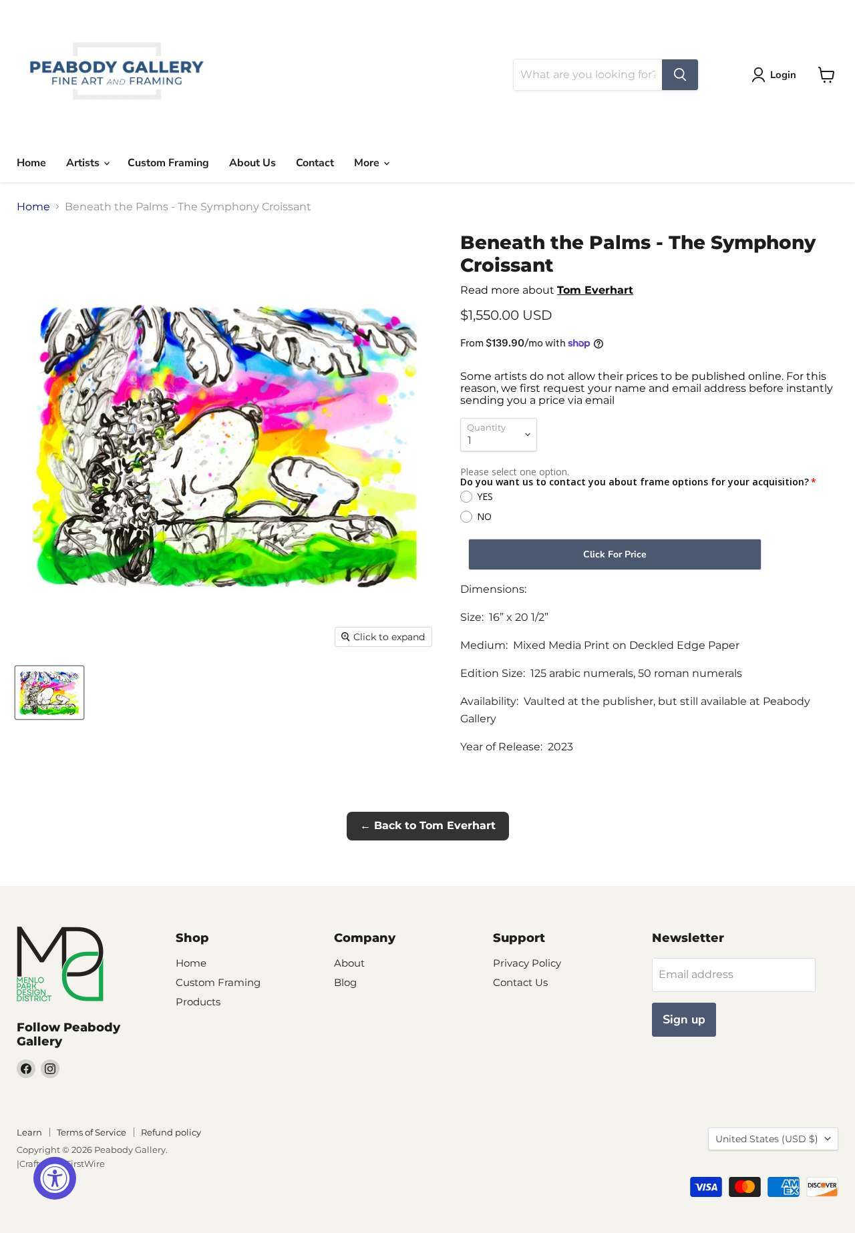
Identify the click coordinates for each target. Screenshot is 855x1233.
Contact (315, 163)
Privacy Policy (527, 963)
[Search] (680, 74)
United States (766, 1139)
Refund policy (171, 1132)
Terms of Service (91, 1132)
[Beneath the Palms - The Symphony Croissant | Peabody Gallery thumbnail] (49, 692)
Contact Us (520, 982)
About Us (252, 163)
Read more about (546, 290)
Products (198, 1001)
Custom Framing (168, 163)
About (349, 963)
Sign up (684, 1019)
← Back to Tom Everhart (428, 825)
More (368, 163)
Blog (345, 982)
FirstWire (85, 1163)
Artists (84, 163)
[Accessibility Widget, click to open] (54, 1178)
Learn (29, 1132)
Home (31, 163)
